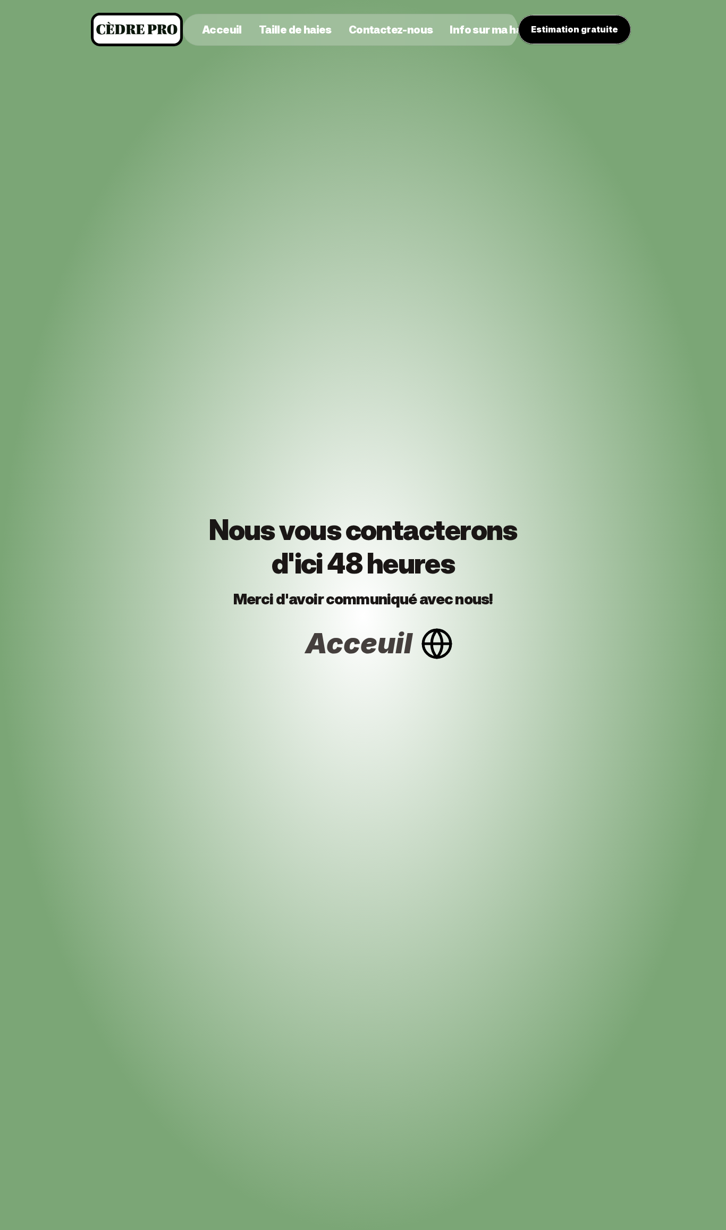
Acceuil (358, 643)
